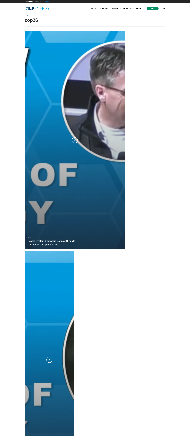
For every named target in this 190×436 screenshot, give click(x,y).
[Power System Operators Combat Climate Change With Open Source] (75, 140)
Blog (29, 237)
